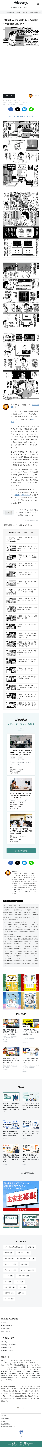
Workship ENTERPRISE (9, 1345)
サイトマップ (5, 1331)
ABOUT (3, 1323)
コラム (19, 1281)
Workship (4, 1342)
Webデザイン (10, 1270)
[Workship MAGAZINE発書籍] (21, 1007)
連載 (31, 1247)
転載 (24, 1264)
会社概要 (3, 1416)
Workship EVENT (6, 1347)
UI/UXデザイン (23, 1253)
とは (8, 1281)
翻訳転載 (9, 1293)
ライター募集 (5, 1328)
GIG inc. (16, 1436)
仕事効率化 (10, 1287)
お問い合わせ (5, 1418)
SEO (23, 1287)
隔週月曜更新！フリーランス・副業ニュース (20, 1258)
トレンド (9, 1299)
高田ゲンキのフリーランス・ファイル (13, 104)
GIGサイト (4, 1361)
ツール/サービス (27, 1270)
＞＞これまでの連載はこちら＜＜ (21, 116)
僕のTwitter (25, 495)
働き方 (8, 1253)
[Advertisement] (21, 69)
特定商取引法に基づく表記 (8, 1426)
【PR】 (9, 1276)
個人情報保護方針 (6, 1424)
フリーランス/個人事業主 (14, 1247)
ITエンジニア (23, 1276)
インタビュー (10, 1264)
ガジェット (18, 102)
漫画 (24, 102)
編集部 (17, 495)
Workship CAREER (7, 1350)
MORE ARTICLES (27, 1173)
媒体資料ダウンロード (8, 1326)
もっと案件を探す (21, 851)
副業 (21, 1293)
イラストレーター (7, 102)
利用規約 (3, 1421)
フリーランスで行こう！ (26, 891)
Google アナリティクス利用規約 (19, 931)
